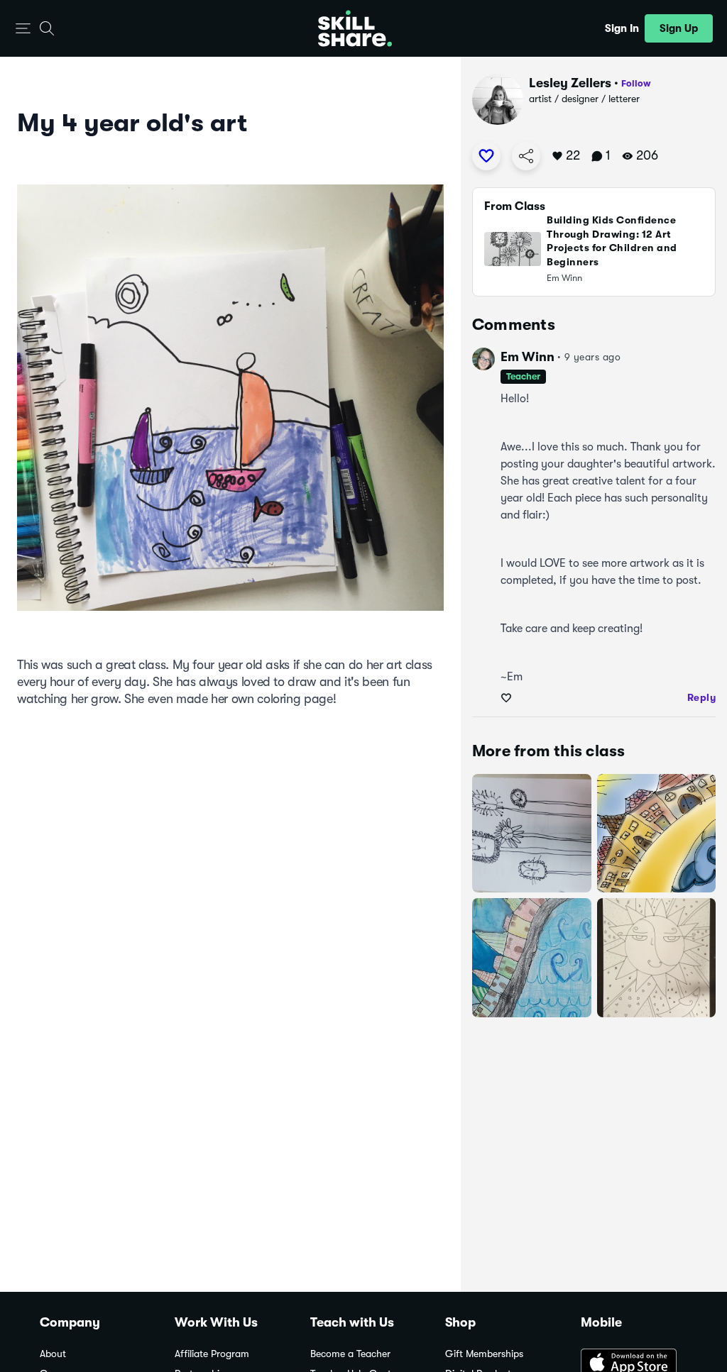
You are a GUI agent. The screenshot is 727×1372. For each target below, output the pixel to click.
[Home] (355, 28)
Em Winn (527, 357)
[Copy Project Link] (526, 156)
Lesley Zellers (570, 83)
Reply (701, 697)
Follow (636, 83)
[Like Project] (486, 156)
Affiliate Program (212, 1354)
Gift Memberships (484, 1354)
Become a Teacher (350, 1354)
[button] (23, 29)
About (53, 1354)
